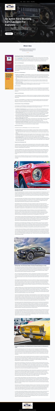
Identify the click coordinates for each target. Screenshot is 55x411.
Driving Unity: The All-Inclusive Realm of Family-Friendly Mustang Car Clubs (30, 265)
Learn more (9, 33)
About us (24, 1)
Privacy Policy (33, 1)
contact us (18, 33)
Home (21, 1)
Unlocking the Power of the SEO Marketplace (24, 56)
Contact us (28, 1)
